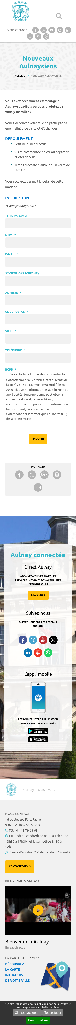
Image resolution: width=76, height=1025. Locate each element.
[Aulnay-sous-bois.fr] (20, 11)
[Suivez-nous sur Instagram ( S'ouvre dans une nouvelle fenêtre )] (53, 640)
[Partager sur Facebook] (19, 474)
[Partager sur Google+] (44, 474)
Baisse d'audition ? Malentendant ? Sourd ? (39, 852)
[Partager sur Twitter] (32, 474)
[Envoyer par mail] (38, 487)
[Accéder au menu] (69, 16)
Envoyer (38, 439)
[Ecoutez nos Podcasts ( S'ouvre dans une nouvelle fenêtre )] (38, 652)
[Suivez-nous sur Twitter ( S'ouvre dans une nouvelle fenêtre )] (33, 640)
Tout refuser (52, 1012)
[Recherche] (59, 16)
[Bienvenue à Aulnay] (38, 910)
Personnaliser (38, 1020)
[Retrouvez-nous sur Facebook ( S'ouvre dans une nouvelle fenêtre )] (23, 640)
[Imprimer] (57, 474)
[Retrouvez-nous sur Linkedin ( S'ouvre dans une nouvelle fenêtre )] (28, 652)
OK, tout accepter (27, 1012)
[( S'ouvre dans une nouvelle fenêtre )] (35, 30)
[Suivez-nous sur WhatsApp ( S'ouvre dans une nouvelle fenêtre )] (48, 652)
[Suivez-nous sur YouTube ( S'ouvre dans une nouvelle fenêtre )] (43, 640)
